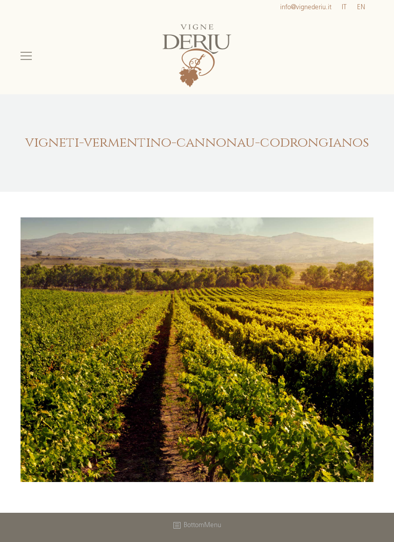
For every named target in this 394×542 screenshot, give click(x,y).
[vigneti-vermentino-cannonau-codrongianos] (197, 349)
